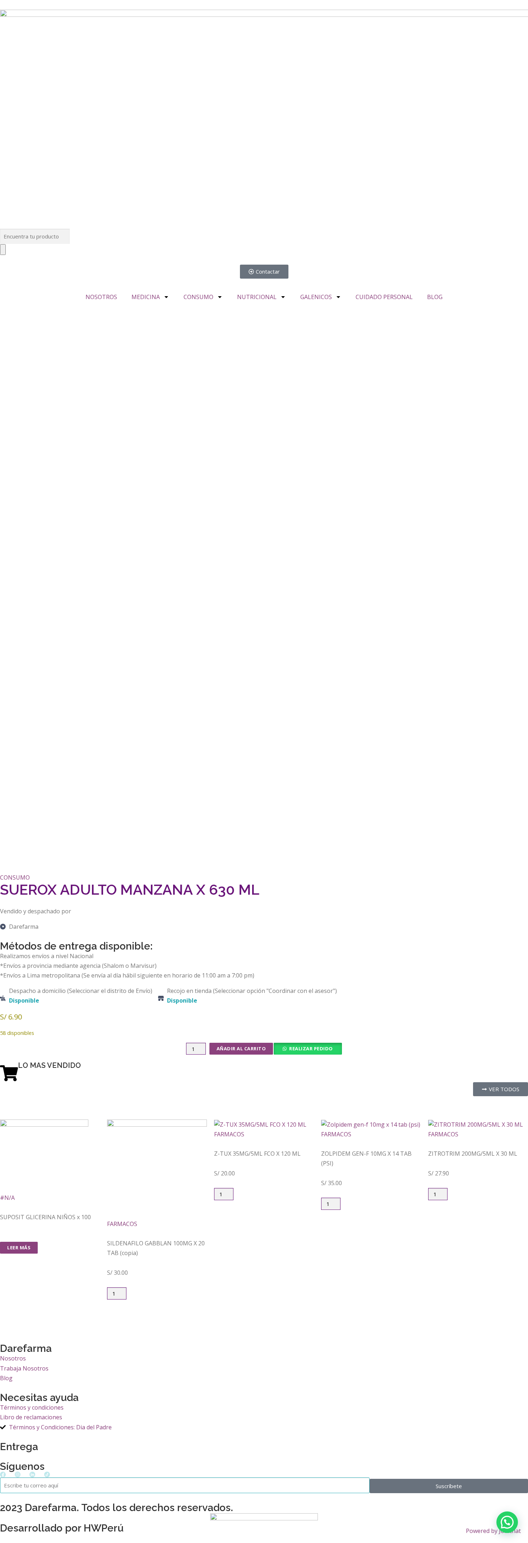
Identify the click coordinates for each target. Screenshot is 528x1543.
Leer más (19, 1247)
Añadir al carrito (241, 1048)
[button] (307, 1049)
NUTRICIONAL (257, 297)
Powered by (493, 1531)
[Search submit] (3, 249)
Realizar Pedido (311, 1048)
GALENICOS (316, 297)
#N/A (7, 1198)
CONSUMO (198, 297)
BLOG (435, 297)
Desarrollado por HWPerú (62, 1528)
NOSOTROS (101, 297)
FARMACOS (122, 1224)
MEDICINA (145, 297)
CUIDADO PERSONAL (384, 297)
